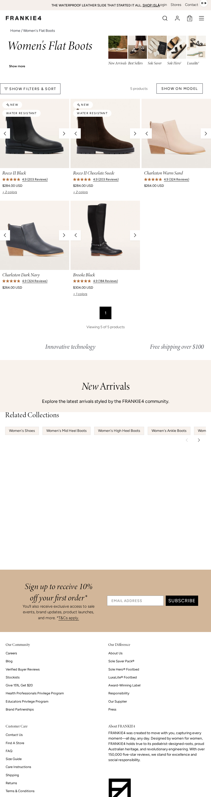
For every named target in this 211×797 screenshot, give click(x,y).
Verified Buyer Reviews (23, 669)
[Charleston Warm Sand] (176, 133)
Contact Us (14, 735)
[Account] (177, 18)
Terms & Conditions (20, 791)
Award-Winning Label (124, 685)
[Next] (64, 133)
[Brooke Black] (105, 235)
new (14, 104)
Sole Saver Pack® (121, 661)
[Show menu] (201, 18)
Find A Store (15, 743)
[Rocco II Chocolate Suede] (105, 133)
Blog (9, 661)
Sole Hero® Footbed (123, 669)
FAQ (9, 751)
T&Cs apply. (68, 618)
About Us (115, 653)
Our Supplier (117, 701)
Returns (11, 783)
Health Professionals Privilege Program (35, 693)
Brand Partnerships (20, 709)
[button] (165, 18)
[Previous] (76, 133)
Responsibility (118, 693)
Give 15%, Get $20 (19, 685)
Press (112, 709)
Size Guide (14, 759)
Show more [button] (17, 66)
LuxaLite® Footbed (122, 677)
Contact (191, 5)
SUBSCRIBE (182, 601)
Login (162, 5)
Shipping (12, 775)
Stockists (13, 677)
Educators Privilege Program (27, 701)
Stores (176, 5)
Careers (11, 653)
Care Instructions (18, 767)
